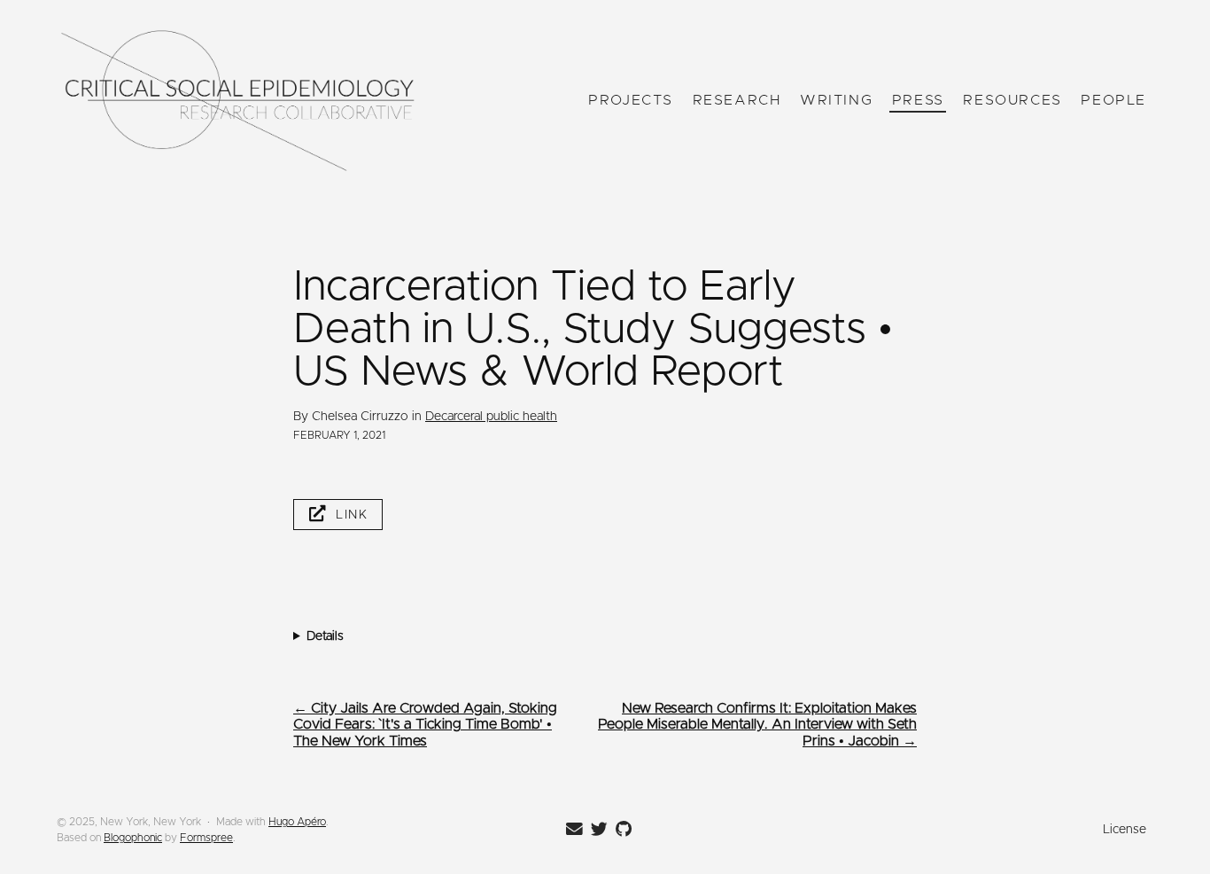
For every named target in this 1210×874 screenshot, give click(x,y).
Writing (836, 100)
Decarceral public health (491, 416)
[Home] (238, 100)
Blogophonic (133, 837)
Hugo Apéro (297, 821)
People (1113, 100)
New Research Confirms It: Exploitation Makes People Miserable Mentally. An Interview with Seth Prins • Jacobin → (757, 724)
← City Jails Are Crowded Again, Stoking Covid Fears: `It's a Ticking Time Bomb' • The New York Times (425, 724)
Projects (630, 100)
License (1124, 829)
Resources (1012, 100)
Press (918, 100)
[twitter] (596, 830)
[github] (621, 830)
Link (352, 515)
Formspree (206, 837)
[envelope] (571, 830)
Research (737, 100)
